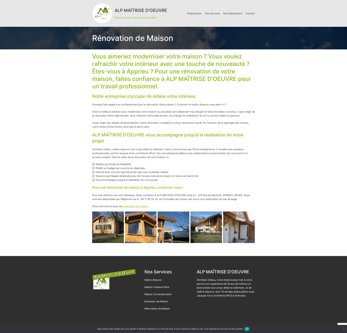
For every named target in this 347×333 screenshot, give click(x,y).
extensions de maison (135, 206)
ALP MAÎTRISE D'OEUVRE (141, 10)
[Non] (343, 329)
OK (247, 329)
